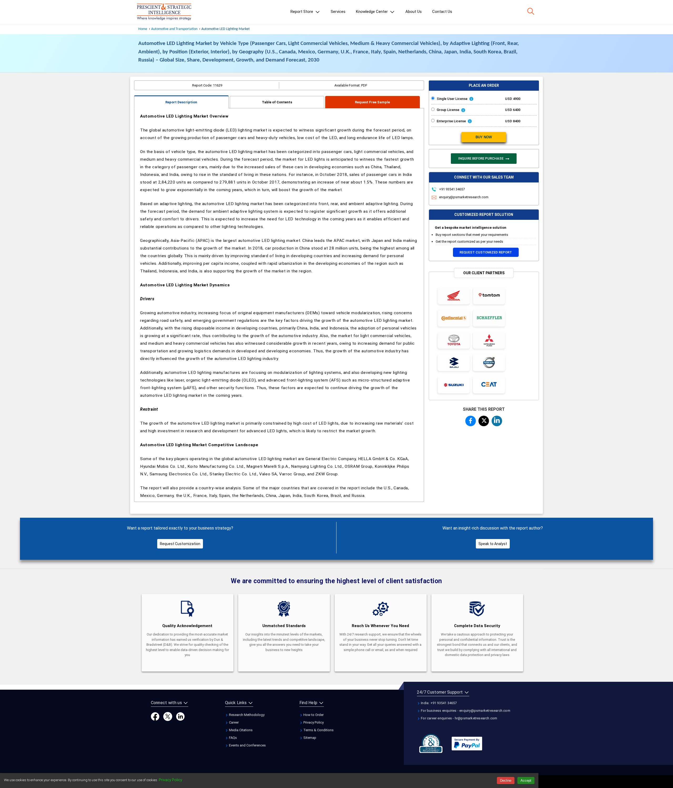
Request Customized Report (486, 252)
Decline (505, 780)
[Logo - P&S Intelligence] (164, 12)
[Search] (531, 11)
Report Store (302, 11)
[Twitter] (167, 716)
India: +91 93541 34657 (438, 703)
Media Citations (240, 730)
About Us (413, 11)
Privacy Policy (313, 722)
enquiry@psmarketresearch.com (463, 197)
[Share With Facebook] (470, 420)
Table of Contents (277, 102)
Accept (526, 780)
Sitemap (309, 738)
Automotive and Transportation (174, 29)
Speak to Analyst (492, 544)
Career (233, 722)
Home (142, 29)
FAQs (232, 738)
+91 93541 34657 (451, 189)
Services (338, 11)
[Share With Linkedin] (497, 420)
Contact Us (442, 11)
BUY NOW (484, 137)
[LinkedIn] (180, 716)
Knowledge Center (372, 11)
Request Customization (180, 544)
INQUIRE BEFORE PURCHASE (481, 158)
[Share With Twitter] (483, 420)
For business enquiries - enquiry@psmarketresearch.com (465, 711)
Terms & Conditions (318, 730)
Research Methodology (246, 715)
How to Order (313, 715)
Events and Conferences (247, 745)
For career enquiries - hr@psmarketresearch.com (458, 718)
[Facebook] (155, 716)
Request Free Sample (372, 102)
